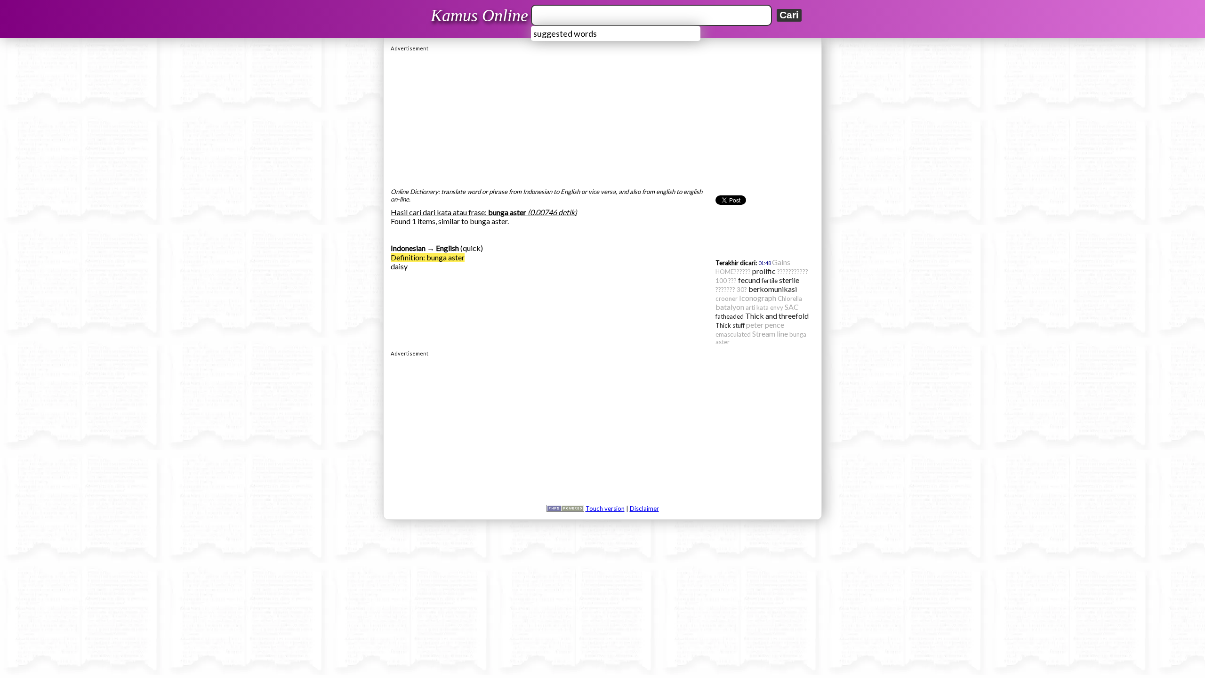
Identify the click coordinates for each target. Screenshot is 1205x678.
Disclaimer (644, 508)
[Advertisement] (602, 117)
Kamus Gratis (481, 15)
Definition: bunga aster (428, 257)
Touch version (605, 508)
